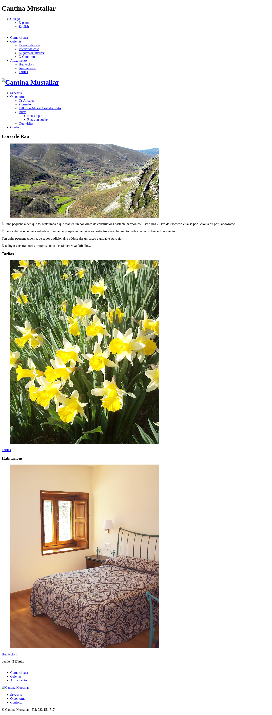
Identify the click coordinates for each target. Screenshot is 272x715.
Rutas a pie (34, 116)
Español (24, 22)
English (24, 26)
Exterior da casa (29, 45)
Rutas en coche (37, 119)
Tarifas (23, 72)
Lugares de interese (32, 53)
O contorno (18, 96)
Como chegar (19, 37)
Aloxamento (18, 60)
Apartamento (27, 68)
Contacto (16, 127)
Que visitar (26, 123)
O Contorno (27, 56)
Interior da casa (29, 49)
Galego (15, 19)
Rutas (22, 112)
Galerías (15, 41)
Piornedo (25, 104)
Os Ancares (26, 100)
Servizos (16, 93)
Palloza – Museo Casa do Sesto (40, 108)
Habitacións (27, 64)
